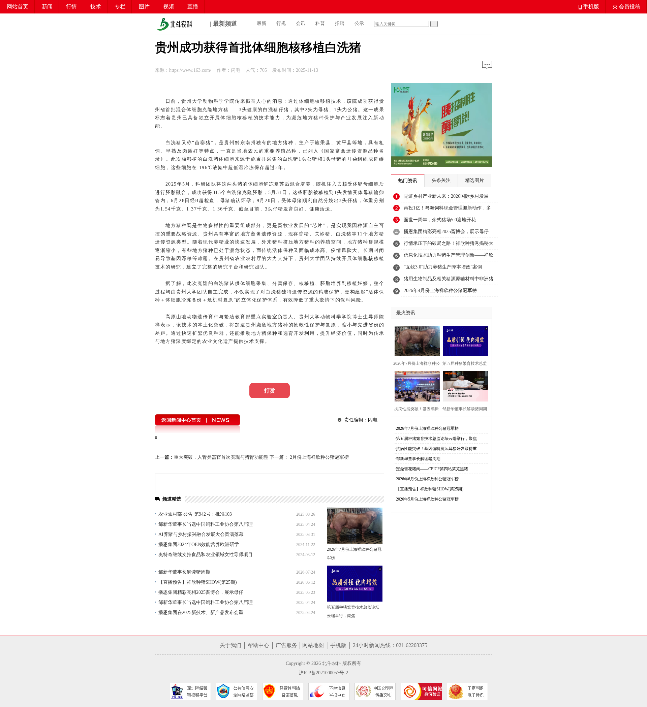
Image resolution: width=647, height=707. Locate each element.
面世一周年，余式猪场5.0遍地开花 (440, 219)
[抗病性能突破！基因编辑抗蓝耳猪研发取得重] (415, 385)
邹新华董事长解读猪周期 (184, 572)
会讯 (300, 23)
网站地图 (313, 645)
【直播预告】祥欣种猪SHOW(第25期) (197, 582)
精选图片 (474, 180)
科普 (320, 23)
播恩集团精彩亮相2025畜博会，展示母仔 (200, 592)
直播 (192, 6)
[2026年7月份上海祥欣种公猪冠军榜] (354, 526)
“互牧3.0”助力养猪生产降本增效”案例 (443, 266)
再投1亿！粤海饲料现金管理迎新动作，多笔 (447, 209)
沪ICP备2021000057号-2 (323, 672)
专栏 (120, 6)
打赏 (269, 390)
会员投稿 (628, 6)
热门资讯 (407, 180)
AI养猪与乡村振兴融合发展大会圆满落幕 (201, 534)
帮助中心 (258, 645)
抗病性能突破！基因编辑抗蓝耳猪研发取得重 (436, 448)
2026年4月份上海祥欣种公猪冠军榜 (440, 290)
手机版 (590, 6)
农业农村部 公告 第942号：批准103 (195, 514)
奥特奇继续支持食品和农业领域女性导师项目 (205, 554)
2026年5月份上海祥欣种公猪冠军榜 (427, 499)
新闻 (47, 6)
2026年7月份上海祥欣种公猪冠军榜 (427, 428)
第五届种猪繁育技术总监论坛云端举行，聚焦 (436, 438)
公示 (359, 23)
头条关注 (441, 180)
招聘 (339, 23)
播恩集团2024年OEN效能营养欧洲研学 (198, 544)
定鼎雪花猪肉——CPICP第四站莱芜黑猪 (432, 469)
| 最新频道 (222, 23)
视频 (168, 6)
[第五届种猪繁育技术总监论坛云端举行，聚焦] (354, 584)
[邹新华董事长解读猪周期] (463, 385)
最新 (261, 23)
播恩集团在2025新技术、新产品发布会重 (200, 612)
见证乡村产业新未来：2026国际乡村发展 (446, 196)
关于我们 (230, 645)
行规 (281, 23)
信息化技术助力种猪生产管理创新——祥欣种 (448, 257)
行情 (71, 6)
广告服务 (286, 645)
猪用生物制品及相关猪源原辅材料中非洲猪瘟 (448, 280)
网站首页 (17, 6)
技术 (95, 6)
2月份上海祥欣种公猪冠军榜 (318, 457)
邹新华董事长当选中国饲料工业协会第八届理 (205, 524)
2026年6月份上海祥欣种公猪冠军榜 (427, 479)
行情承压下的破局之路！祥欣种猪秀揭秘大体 (448, 245)
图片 (144, 6)
